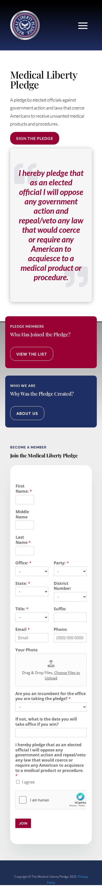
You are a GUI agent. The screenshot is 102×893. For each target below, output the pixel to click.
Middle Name (22, 514)
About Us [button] (27, 413)
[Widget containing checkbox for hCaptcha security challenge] (51, 799)
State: (22, 583)
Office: (23, 563)
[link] (25, 25)
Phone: (61, 629)
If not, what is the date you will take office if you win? (46, 722)
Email (22, 629)
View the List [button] (31, 354)
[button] (83, 25)
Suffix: (60, 609)
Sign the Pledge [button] (34, 138)
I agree (28, 782)
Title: (21, 609)
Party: (61, 563)
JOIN (23, 823)
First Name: (24, 489)
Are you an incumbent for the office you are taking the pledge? (50, 696)
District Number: (62, 586)
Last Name (23, 540)
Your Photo (26, 650)
